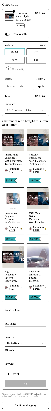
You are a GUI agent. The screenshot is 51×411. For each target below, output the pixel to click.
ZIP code (9, 350)
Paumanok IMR (23, 20)
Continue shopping (25, 405)
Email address (13, 310)
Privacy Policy (8, 396)
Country (9, 337)
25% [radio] (36, 60)
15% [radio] (36, 52)
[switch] (7, 34)
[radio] (25, 374)
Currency (10, 104)
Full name (10, 324)
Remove (20, 26)
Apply (40, 86)
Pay (25, 383)
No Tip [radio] (14, 52)
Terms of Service (25, 396)
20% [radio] (14, 60)
